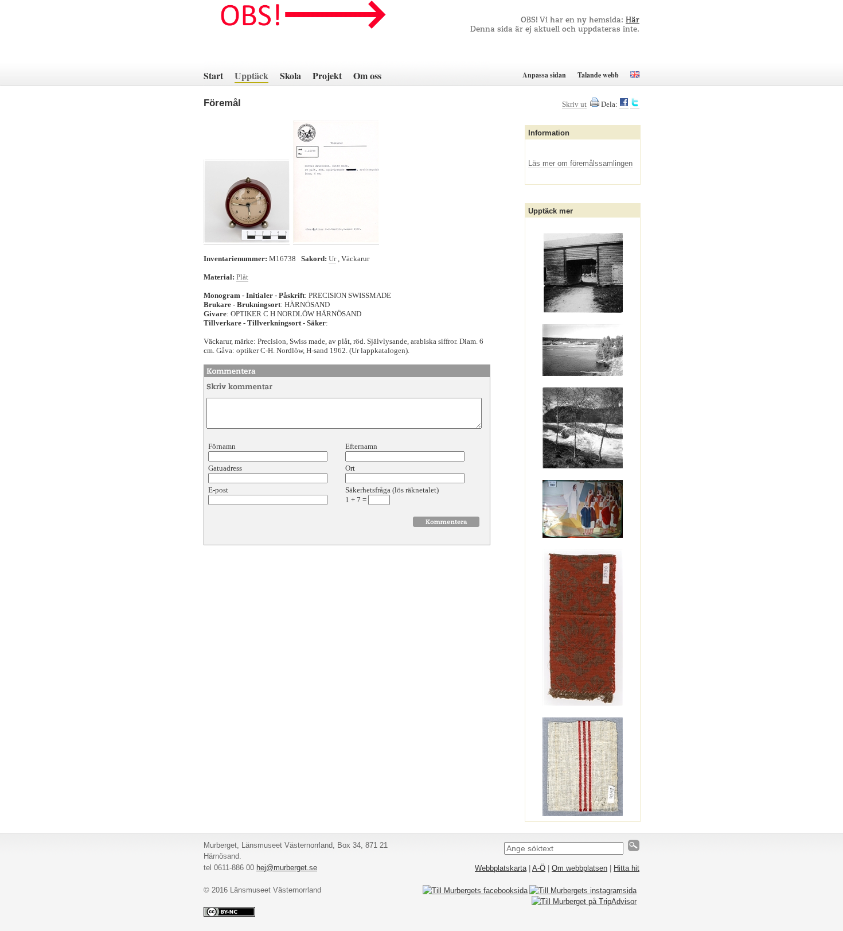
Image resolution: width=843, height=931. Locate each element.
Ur (332, 258)
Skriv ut (574, 104)
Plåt (242, 277)
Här (632, 20)
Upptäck (251, 75)
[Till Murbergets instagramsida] (583, 890)
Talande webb (598, 75)
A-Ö (538, 868)
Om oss (367, 75)
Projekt (327, 75)
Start (213, 75)
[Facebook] (624, 104)
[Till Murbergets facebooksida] (475, 890)
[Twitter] (634, 104)
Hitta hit (626, 868)
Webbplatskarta (500, 868)
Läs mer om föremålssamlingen (580, 163)
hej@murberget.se (286, 867)
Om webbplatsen (579, 868)
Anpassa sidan (544, 75)
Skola (290, 75)
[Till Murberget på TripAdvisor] (584, 901)
